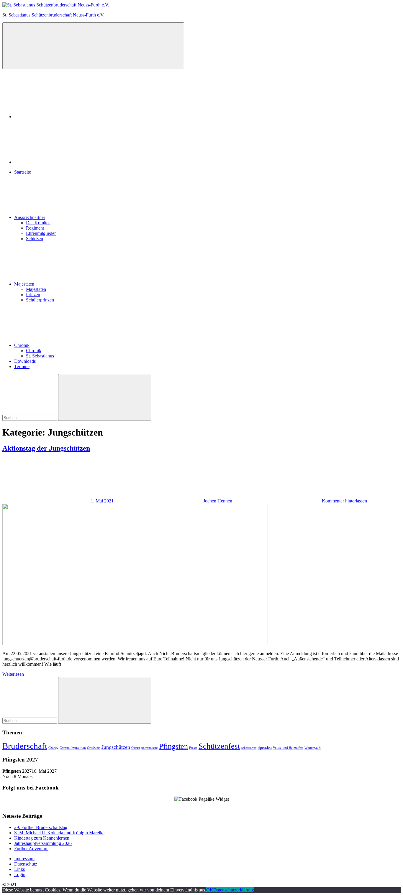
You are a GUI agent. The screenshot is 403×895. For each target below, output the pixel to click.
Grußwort (93, 747)
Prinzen (33, 294)
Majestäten (24, 283)
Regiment (35, 227)
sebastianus (248, 747)
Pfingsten (173, 746)
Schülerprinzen (40, 299)
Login (19, 874)
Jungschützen (115, 747)
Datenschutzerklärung (233, 889)
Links (19, 869)
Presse (193, 747)
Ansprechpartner (29, 217)
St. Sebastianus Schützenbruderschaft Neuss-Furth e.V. (53, 14)
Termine (22, 366)
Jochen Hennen (217, 500)
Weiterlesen (13, 674)
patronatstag (149, 747)
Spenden (265, 747)
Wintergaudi (312, 747)
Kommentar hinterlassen (344, 500)
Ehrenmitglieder (41, 233)
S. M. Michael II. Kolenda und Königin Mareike (59, 832)
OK (209, 889)
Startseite (22, 171)
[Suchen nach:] (30, 417)
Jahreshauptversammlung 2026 (43, 843)
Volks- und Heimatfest (288, 747)
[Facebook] (58, 116)
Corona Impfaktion (73, 747)
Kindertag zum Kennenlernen (41, 837)
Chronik (22, 345)
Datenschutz (25, 863)
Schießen (34, 238)
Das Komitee (38, 222)
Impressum (24, 858)
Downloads (25, 361)
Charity (53, 747)
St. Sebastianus (40, 355)
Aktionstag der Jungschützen (46, 448)
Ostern (135, 747)
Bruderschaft (24, 746)
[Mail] (58, 161)
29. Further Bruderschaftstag (40, 827)
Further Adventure (31, 848)
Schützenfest (219, 746)
